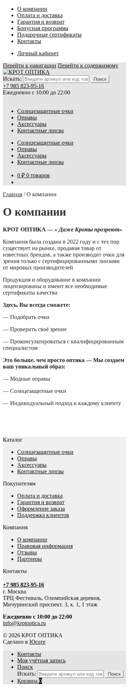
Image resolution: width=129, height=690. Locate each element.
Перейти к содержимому (88, 65)
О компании (32, 9)
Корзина (29, 681)
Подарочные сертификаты (49, 35)
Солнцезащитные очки (45, 111)
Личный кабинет (38, 53)
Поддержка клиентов (43, 515)
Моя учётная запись (41, 660)
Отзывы (27, 552)
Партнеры (29, 559)
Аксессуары (32, 124)
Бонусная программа (42, 28)
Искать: (12, 79)
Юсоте (37, 642)
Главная (12, 194)
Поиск (25, 667)
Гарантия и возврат (40, 22)
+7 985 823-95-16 (23, 86)
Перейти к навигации (29, 65)
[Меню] (6, 99)
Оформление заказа (41, 509)
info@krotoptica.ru (24, 623)
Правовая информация (45, 546)
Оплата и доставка (40, 15)
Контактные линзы (40, 130)
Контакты (29, 41)
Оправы (27, 117)
